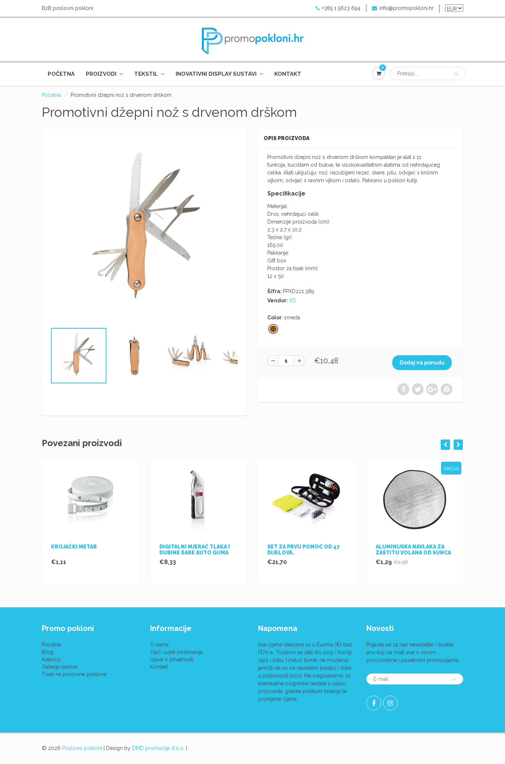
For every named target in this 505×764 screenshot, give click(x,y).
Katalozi (51, 659)
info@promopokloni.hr (406, 8)
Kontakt (287, 74)
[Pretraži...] (456, 74)
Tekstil (146, 74)
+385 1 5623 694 (341, 8)
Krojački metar (74, 547)
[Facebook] (373, 703)
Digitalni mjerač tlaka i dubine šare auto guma (194, 550)
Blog (47, 652)
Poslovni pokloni (82, 748)
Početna (61, 74)
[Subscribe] (454, 679)
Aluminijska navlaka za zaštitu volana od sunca (413, 550)
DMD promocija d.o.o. (158, 748)
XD (292, 300)
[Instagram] (390, 703)
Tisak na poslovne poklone (74, 674)
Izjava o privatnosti (172, 659)
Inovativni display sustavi (216, 74)
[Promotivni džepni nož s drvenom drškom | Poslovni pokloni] (144, 229)
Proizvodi (101, 74)
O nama (159, 645)
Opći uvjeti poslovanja (176, 652)
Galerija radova (59, 667)
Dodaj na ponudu (422, 363)
